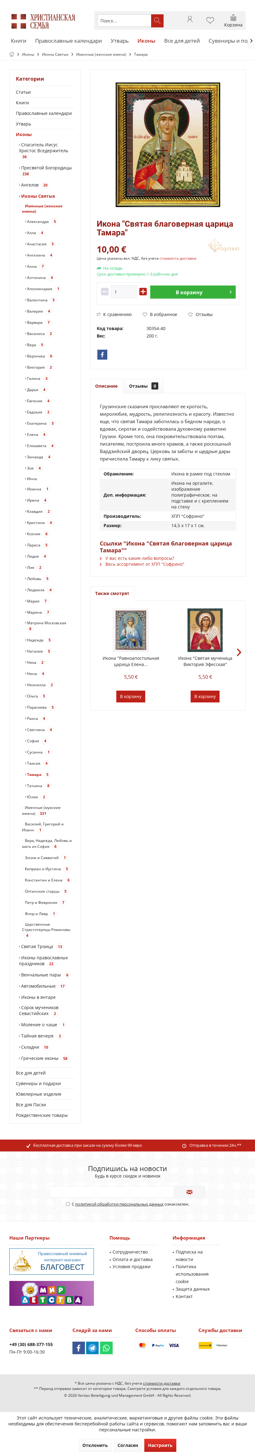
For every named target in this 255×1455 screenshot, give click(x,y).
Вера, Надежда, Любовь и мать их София (47, 843)
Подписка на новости (189, 1255)
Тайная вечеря (40, 1036)
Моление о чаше (42, 1024)
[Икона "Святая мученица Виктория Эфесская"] (205, 630)
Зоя (33, 468)
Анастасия (40, 244)
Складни (34, 1047)
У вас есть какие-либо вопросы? (139, 558)
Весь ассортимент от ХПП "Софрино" (144, 564)
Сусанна (38, 752)
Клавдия (38, 511)
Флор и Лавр (39, 913)
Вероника (39, 356)
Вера (34, 344)
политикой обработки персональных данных (119, 1204)
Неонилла (39, 684)
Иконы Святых (37, 196)
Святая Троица (41, 946)
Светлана (39, 729)
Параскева (40, 707)
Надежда (38, 640)
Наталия (38, 651)
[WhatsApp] (106, 1348)
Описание (106, 386)
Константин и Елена (47, 880)
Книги (22, 103)
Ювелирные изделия (38, 1094)
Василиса (39, 333)
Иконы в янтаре (38, 997)
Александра (41, 221)
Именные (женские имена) (42, 208)
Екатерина (40, 423)
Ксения (37, 533)
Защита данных (193, 1289)
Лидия (36, 556)
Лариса (37, 545)
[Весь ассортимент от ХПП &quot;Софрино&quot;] (223, 246)
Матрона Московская (46, 625)
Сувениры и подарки (38, 1083)
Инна (31, 478)
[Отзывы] (151, 241)
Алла (34, 232)
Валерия (38, 311)
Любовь (37, 578)
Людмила (39, 590)
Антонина (39, 277)
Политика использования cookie (192, 1274)
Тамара (37, 774)
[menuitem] (233, 20)
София (36, 741)
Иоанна (37, 489)
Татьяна (37, 785)
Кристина (39, 522)
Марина (37, 612)
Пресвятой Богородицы (46, 171)
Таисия (37, 763)
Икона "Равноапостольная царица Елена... (131, 661)
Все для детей (31, 1073)
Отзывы (203, 314)
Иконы (24, 134)
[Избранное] (210, 23)
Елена (35, 434)
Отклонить (95, 1445)
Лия (33, 567)
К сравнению (117, 314)
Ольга (35, 696)
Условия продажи (132, 1266)
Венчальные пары (44, 975)
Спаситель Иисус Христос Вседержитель (43, 150)
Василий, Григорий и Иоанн (43, 827)
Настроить (160, 1445)
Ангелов (34, 185)
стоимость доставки (178, 258)
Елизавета (39, 445)
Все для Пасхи (31, 1105)
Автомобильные (42, 986)
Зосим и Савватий (45, 857)
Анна (35, 266)
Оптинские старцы (45, 891)
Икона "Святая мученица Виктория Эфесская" (205, 661)
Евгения (37, 401)
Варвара (38, 322)
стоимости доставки (161, 1383)
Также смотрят (112, 593)
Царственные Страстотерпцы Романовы (46, 930)
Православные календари (44, 113)
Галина (37, 378)
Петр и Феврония (44, 902)
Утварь (23, 124)
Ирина (36, 500)
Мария (36, 601)
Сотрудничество (130, 1252)
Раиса (35, 718)
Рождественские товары (42, 1115)
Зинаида (38, 457)
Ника (35, 662)
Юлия (35, 797)
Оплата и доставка (133, 1259)
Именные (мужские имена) (41, 810)
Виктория (39, 367)
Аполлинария (42, 288)
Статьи (23, 92)
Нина (35, 673)
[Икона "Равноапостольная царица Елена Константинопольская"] (130, 630)
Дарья (35, 389)
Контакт (184, 1296)
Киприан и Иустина (46, 869)
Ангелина (39, 255)
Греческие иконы (43, 1058)
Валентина (40, 300)
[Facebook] (102, 355)
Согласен (128, 1445)
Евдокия (37, 412)
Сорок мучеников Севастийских (38, 1010)
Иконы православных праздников (43, 960)
